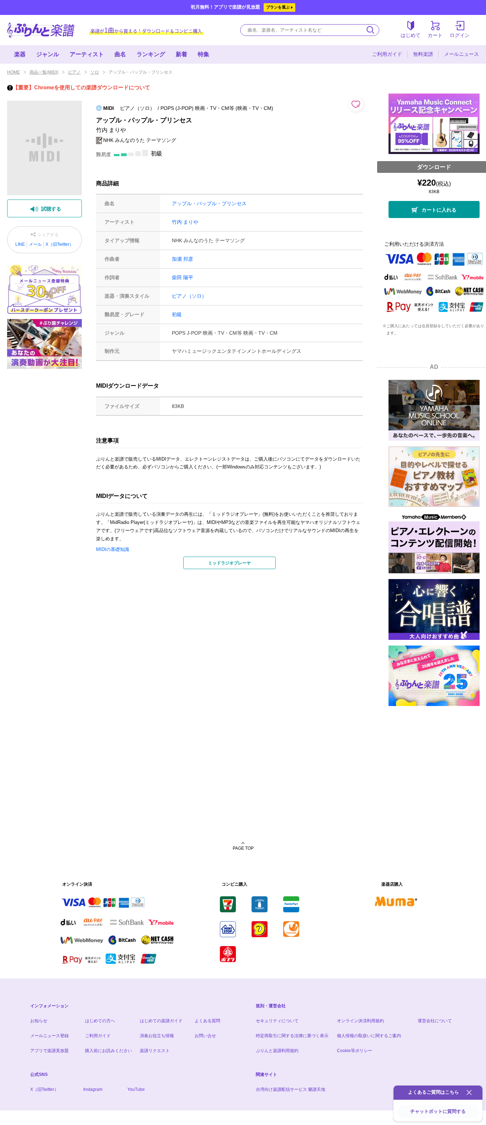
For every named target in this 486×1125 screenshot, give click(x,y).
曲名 (120, 54)
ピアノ (74, 72)
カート (435, 35)
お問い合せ (205, 1035)
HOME (13, 72)
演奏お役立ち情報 (157, 1035)
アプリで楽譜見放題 (49, 1050)
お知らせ (38, 1020)
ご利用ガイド (387, 54)
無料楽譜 (423, 54)
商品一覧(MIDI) (44, 72)
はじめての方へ (100, 1020)
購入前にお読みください (108, 1050)
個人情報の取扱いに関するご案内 (369, 1035)
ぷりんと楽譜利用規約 (277, 1050)
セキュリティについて (277, 1020)
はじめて (411, 35)
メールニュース (461, 54)
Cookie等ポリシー (354, 1050)
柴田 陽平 (182, 277)
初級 (177, 314)
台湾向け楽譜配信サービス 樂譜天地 (290, 1089)
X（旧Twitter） (60, 244)
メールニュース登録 (49, 1035)
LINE (20, 244)
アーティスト (87, 54)
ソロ (94, 72)
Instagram (92, 1089)
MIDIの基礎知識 (112, 549)
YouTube (136, 1089)
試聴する (51, 209)
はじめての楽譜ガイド (161, 1020)
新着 (181, 54)
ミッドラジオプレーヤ (229, 563)
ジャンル (47, 54)
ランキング (151, 54)
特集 (203, 54)
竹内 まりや (185, 222)
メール (35, 244)
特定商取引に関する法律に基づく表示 (292, 1035)
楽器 (20, 54)
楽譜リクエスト (155, 1050)
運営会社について (435, 1020)
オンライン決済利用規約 (360, 1020)
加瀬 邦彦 (182, 259)
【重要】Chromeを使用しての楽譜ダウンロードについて (81, 87)
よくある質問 (207, 1020)
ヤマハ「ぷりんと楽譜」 (41, 30)
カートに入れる (439, 210)
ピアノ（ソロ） (189, 296)
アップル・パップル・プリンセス (209, 203)
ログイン (460, 35)
